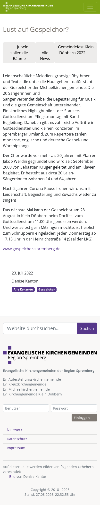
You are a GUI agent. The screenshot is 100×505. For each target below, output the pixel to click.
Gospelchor (46, 289)
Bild (12, 476)
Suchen (87, 328)
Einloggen (82, 417)
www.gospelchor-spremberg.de (31, 248)
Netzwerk (14, 429)
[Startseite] (28, 7)
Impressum (16, 447)
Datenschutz (17, 439)
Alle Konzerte (23, 289)
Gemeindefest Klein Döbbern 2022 (76, 49)
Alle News (45, 55)
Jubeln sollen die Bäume (19, 52)
